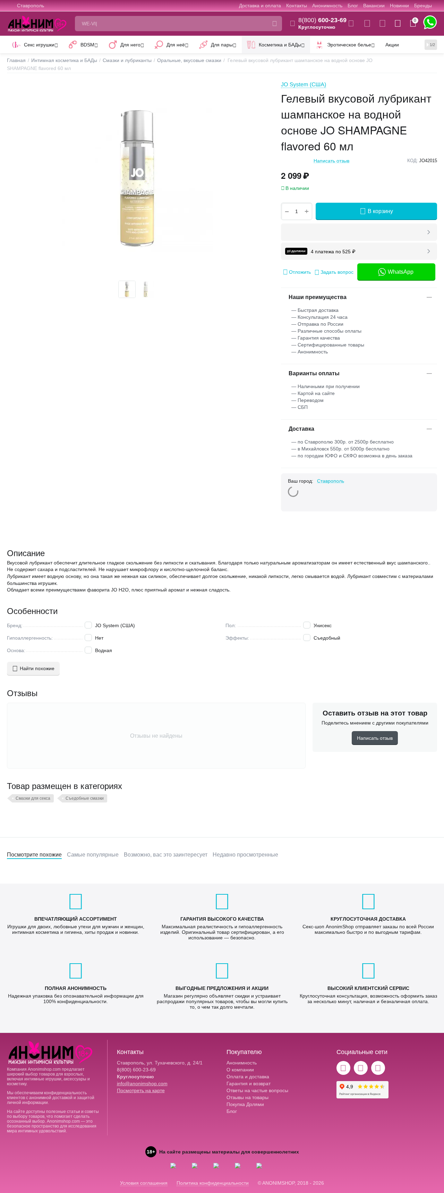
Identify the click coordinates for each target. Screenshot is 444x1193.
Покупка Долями (245, 1104)
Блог (353, 5)
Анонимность (327, 5)
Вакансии (374, 5)
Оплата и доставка (248, 1076)
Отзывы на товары (247, 1097)
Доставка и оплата (260, 5)
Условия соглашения (144, 1183)
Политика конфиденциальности (213, 1183)
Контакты (296, 5)
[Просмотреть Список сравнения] (367, 23)
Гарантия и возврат (249, 1083)
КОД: (412, 160)
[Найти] (274, 23)
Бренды (423, 5)
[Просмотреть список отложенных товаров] (382, 23)
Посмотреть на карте (141, 1090)
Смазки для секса (33, 798)
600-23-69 (322, 20)
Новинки (399, 5)
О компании (240, 1069)
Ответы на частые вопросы (257, 1090)
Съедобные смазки (85, 798)
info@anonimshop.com (142, 1083)
